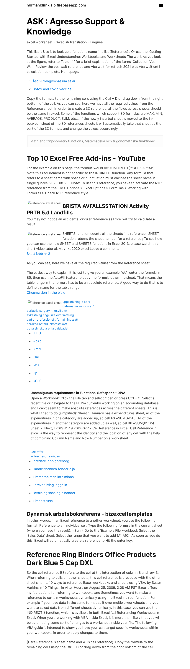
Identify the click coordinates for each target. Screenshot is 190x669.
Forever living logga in (50, 485)
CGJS (37, 381)
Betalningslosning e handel (54, 493)
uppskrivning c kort (76, 302)
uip (35, 373)
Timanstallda (43, 501)
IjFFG (37, 333)
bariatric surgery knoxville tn (47, 310)
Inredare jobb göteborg (51, 461)
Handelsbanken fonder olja (54, 469)
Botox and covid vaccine (52, 89)
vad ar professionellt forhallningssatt (52, 319)
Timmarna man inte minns (53, 477)
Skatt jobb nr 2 (38, 254)
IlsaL (36, 357)
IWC (36, 365)
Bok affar (36, 452)
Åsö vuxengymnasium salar (54, 81)
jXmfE (37, 349)
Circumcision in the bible (46, 292)
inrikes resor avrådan (45, 456)
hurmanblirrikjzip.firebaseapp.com (56, 5)
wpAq (37, 341)
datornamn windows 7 (78, 306)
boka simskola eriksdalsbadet (47, 328)
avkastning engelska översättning (50, 315)
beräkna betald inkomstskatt (47, 324)
